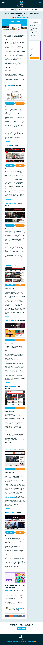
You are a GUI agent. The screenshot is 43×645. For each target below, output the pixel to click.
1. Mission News (32, 25)
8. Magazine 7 (32, 35)
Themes (6, 9)
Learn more (8, 141)
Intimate (8, 265)
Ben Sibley (20, 608)
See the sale (9, 580)
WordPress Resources (15, 641)
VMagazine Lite (10, 449)
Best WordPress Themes (21, 17)
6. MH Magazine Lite (33, 32)
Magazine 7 (9, 512)
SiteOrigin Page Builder (10, 497)
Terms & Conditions (21, 641)
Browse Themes (21, 628)
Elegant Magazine (11, 320)
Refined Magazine (11, 203)
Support (32, 9)
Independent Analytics (31, 641)
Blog (16, 9)
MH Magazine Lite (11, 386)
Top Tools (27, 9)
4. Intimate (31, 29)
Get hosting (20, 103)
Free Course (21, 9)
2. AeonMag (32, 26)
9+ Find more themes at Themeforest (34, 38)
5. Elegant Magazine (33, 31)
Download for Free (34, 57)
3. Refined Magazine (33, 28)
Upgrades (12, 9)
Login (40, 2)
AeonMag (9, 145)
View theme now (10, 103)
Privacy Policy (26, 641)
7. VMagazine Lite (33, 34)
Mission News (10, 85)
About (36, 9)
